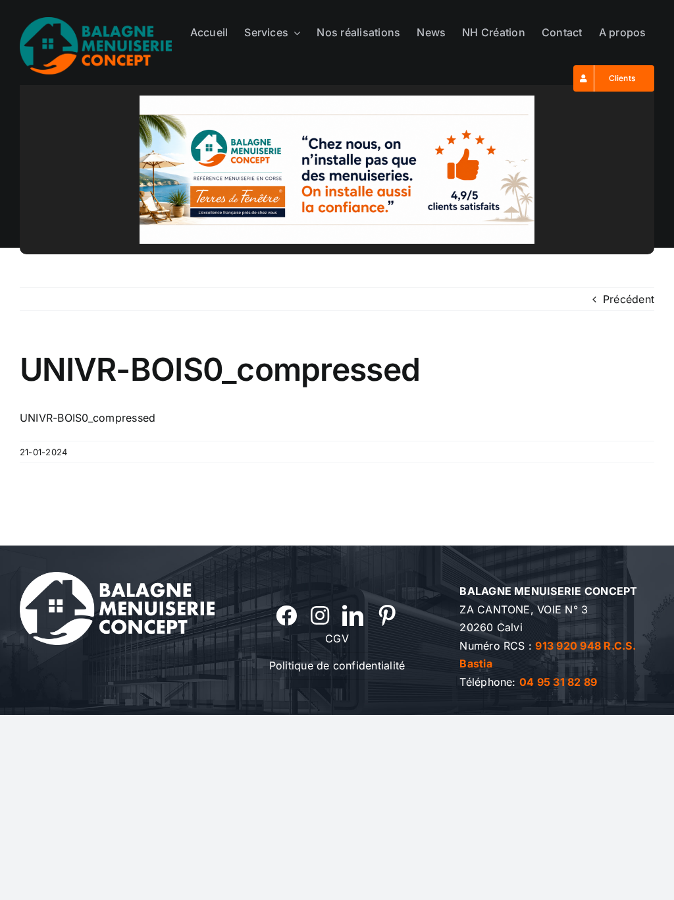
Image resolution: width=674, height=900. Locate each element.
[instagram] (320, 615)
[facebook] (286, 615)
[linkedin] (352, 615)
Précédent (628, 299)
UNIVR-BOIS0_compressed (87, 417)
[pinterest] (387, 615)
